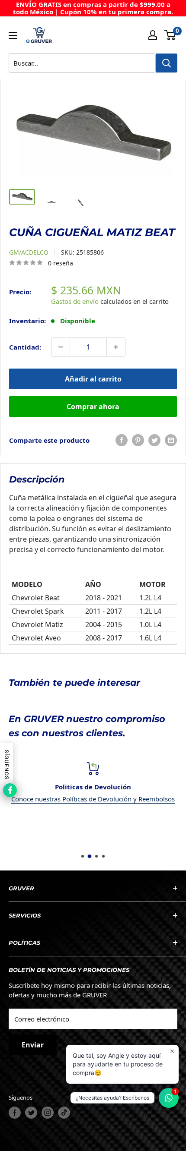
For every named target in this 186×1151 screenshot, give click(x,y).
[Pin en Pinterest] (138, 440)
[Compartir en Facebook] (121, 440)
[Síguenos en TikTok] (64, 1113)
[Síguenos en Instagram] (48, 1113)
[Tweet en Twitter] (154, 440)
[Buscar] (166, 63)
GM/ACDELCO (28, 252)
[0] (170, 35)
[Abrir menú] (13, 35)
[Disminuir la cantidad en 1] (60, 347)
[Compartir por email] (171, 440)
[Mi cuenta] (152, 35)
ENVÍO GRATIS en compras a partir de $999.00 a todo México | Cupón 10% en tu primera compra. (93, 8)
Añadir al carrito (93, 379)
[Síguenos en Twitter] (31, 1113)
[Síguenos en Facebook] (15, 1113)
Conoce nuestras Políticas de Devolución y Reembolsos (93, 799)
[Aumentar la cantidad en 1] (116, 347)
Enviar (33, 1045)
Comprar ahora (93, 406)
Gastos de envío (75, 301)
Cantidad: (25, 347)
